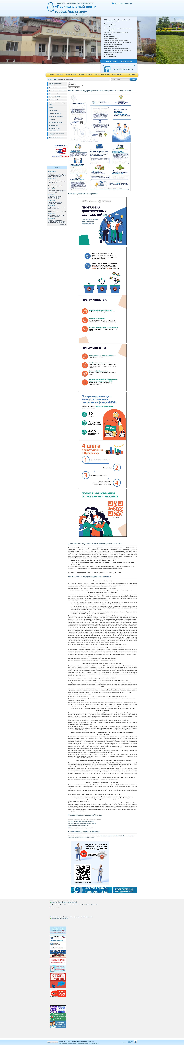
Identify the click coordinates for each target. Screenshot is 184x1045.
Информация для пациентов (56, 87)
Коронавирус (52, 119)
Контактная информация (55, 113)
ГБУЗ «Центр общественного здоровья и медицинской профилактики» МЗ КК (55, 197)
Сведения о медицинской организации (55, 84)
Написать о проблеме (74, 87)
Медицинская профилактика (56, 116)
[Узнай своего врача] (55, 906)
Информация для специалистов (57, 90)
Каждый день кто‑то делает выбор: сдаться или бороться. (56, 207)
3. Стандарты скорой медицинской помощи (78, 825)
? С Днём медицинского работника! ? (57, 211)
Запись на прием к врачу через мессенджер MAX (55, 186)
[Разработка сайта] (130, 1042)
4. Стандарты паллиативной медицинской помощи (80, 827)
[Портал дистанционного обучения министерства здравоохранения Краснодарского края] (71, 916)
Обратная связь (117, 75)
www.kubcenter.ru (126, 706)
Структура (59, 75)
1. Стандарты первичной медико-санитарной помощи (81, 821)
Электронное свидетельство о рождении (56, 133)
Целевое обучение (53, 125)
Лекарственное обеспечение (56, 99)
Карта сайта (54, 1042)
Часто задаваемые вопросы (56, 122)
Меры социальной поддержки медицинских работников (89, 576)
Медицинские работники (55, 93)
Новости (81, 75)
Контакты (89, 75)
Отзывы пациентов (53, 110)
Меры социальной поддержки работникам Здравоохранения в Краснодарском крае (100, 91)
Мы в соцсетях (130, 75)
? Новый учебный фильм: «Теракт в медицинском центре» (56, 216)
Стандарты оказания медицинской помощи (85, 815)
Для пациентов (70, 75)
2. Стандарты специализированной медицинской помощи (82, 823)
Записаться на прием (123, 69)
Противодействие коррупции (56, 137)
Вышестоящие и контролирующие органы (57, 103)
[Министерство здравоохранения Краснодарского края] (63, 902)
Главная (51, 75)
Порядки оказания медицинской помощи (84, 831)
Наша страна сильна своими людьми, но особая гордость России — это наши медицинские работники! (57, 221)
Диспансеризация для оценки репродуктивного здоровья (55, 203)
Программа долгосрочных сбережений (83, 194)
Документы (51, 107)
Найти (133, 79)
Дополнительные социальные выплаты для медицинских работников (94, 544)
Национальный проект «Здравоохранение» (54, 129)
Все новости (63, 224)
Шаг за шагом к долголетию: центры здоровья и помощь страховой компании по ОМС (56, 191)
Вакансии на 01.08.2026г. (102, 75)
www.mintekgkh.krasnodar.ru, (100, 706)
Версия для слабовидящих (123, 3)
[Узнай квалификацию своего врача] (59, 918)
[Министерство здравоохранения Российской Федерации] (64, 900)
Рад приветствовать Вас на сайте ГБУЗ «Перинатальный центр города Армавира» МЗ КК (57, 181)
